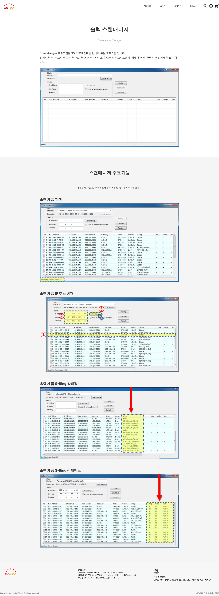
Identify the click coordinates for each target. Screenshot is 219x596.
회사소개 (193, 6)
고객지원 (178, 6)
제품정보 (147, 6)
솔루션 (162, 6)
